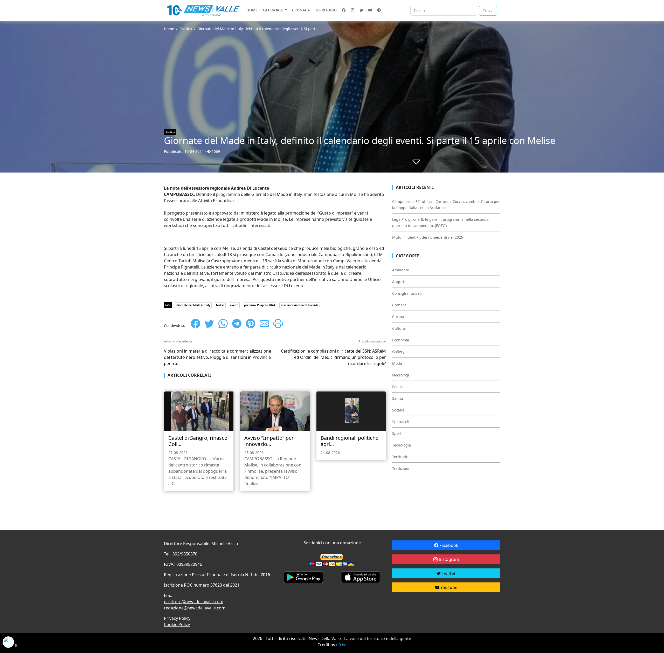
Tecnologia (401, 445)
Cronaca (301, 10)
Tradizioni (400, 468)
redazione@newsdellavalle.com (194, 608)
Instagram (448, 559)
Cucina (398, 316)
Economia (400, 340)
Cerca (488, 10)
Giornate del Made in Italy (193, 305)
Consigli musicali (407, 293)
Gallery (398, 351)
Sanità (397, 398)
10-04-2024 (194, 151)
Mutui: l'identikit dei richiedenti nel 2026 (427, 237)
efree (341, 645)
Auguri (398, 281)
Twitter (448, 573)
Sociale (398, 410)
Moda (397, 363)
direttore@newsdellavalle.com (193, 601)
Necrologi (400, 375)
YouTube (448, 587)
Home (252, 10)
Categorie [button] (273, 10)
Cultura (398, 328)
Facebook (448, 545)
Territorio (326, 10)
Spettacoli (400, 421)
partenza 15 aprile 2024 (259, 305)
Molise (220, 305)
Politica (185, 28)
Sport (397, 433)
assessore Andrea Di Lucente (300, 305)
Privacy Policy (177, 618)
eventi (234, 305)
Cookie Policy (177, 624)
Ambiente (400, 269)
